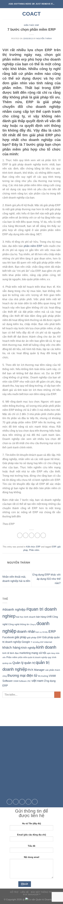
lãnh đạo (14, 653)
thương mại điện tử (22, 675)
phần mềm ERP (33, 246)
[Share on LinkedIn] (43, 535)
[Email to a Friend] (37, 535)
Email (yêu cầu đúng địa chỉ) (31, 834)
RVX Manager (36, 669)
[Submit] (57, 695)
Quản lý (18, 663)
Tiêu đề (31, 846)
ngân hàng (51, 653)
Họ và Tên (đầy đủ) (31, 823)
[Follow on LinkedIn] (35, 802)
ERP (54, 546)
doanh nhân (26, 631)
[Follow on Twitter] (16, 802)
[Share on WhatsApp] (19, 535)
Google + (27, 641)
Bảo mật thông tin (41, 892)
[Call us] (28, 802)
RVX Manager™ (32, 894)
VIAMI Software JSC (22, 681)
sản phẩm (49, 670)
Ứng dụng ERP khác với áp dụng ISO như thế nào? (46, 578)
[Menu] (4, 14)
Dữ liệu (45, 632)
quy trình (52, 657)
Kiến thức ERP (31, 25)
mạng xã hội (38, 652)
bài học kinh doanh (26, 616)
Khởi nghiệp (28, 647)
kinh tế (5, 653)
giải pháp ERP (34, 637)
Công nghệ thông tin (18, 624)
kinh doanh (46, 647)
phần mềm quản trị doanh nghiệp (32, 657)
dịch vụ (39, 632)
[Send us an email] (22, 802)
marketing (25, 653)
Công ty (33, 624)
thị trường (43, 676)
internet (48, 642)
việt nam (37, 680)
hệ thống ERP (38, 642)
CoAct (31, 13)
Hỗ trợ (14, 892)
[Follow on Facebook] (9, 802)
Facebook (8, 637)
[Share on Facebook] (25, 535)
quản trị (29, 663)
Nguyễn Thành (44, 38)
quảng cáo (7, 663)
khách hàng (11, 647)
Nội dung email (31, 857)
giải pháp (20, 637)
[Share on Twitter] (31, 535)
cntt (49, 616)
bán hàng (41, 616)
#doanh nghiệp (14, 609)
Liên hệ (25, 892)
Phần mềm (34, 550)
